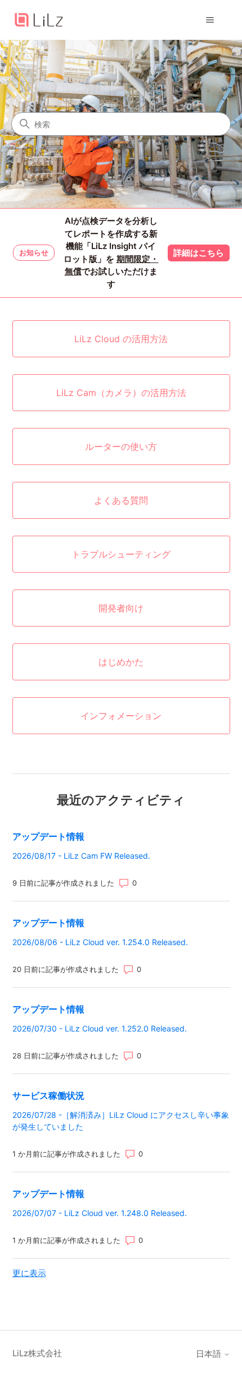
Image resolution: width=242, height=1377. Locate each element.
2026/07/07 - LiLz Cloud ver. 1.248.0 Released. (99, 1213)
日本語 (209, 1353)
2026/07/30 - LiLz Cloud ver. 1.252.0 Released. (99, 1028)
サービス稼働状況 (48, 1095)
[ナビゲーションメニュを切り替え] (210, 20)
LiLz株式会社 (37, 1353)
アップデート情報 (48, 836)
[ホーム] (38, 20)
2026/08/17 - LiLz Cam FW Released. (81, 855)
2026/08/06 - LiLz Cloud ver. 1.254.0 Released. (100, 942)
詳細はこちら (198, 252)
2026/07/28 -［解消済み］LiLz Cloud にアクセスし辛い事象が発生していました (120, 1120)
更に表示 (29, 1273)
